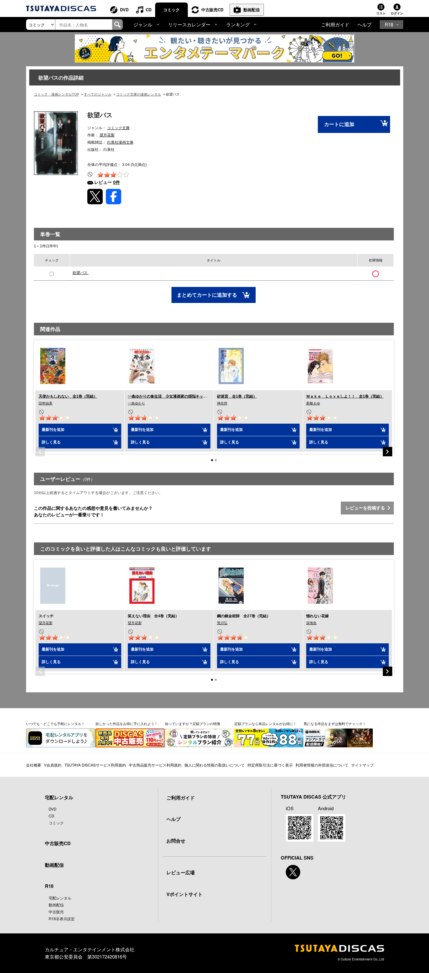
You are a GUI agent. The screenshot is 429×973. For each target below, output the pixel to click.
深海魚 (311, 623)
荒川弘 (222, 623)
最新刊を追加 (53, 429)
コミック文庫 (118, 128)
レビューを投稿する (366, 507)
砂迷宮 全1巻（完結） (237, 396)
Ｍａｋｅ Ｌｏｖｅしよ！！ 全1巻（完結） (345, 396)
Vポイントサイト (184, 894)
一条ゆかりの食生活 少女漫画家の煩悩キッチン (169, 396)
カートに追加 (339, 124)
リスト (381, 13)
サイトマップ (362, 764)
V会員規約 (53, 764)
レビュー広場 (180, 872)
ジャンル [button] (142, 24)
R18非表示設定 (62, 918)
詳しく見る (51, 442)
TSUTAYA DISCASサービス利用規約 (95, 764)
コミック (171, 10)
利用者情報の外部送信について (322, 764)
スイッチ (46, 616)
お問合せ (175, 840)
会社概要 (33, 764)
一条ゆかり (136, 403)
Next (387, 451)
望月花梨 (107, 135)
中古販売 (56, 911)
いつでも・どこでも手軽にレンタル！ (55, 723)
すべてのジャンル (97, 94)
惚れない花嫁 (317, 616)
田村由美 (45, 403)
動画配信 (251, 10)
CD (148, 10)
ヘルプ (364, 24)
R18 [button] (389, 24)
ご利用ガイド (335, 24)
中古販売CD (212, 10)
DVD (124, 10)
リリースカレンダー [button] (189, 24)
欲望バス (81, 273)
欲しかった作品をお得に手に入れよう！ (126, 723)
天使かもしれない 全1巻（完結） (68, 396)
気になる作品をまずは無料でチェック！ (335, 723)
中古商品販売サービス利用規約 (155, 764)
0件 (116, 182)
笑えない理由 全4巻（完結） (153, 616)
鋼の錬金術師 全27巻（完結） (243, 616)
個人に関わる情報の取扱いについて (214, 764)
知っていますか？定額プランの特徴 (192, 723)
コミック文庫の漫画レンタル (138, 94)
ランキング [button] (238, 24)
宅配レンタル (60, 897)
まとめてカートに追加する (207, 295)
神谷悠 (222, 403)
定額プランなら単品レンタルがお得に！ (265, 723)
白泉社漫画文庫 (120, 142)
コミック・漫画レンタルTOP (56, 94)
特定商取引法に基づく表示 (270, 764)
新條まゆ (313, 403)
